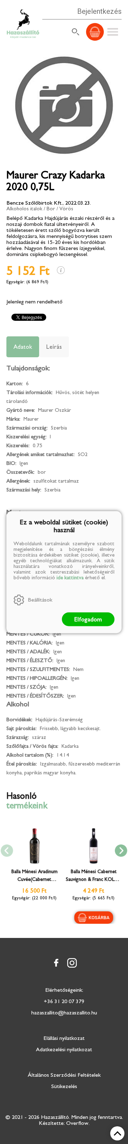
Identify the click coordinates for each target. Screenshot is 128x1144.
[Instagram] (72, 963)
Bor (51, 208)
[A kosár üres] (95, 32)
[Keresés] (76, 32)
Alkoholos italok (24, 208)
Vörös (66, 208)
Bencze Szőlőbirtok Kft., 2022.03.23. (48, 203)
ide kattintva (70, 577)
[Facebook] (56, 963)
